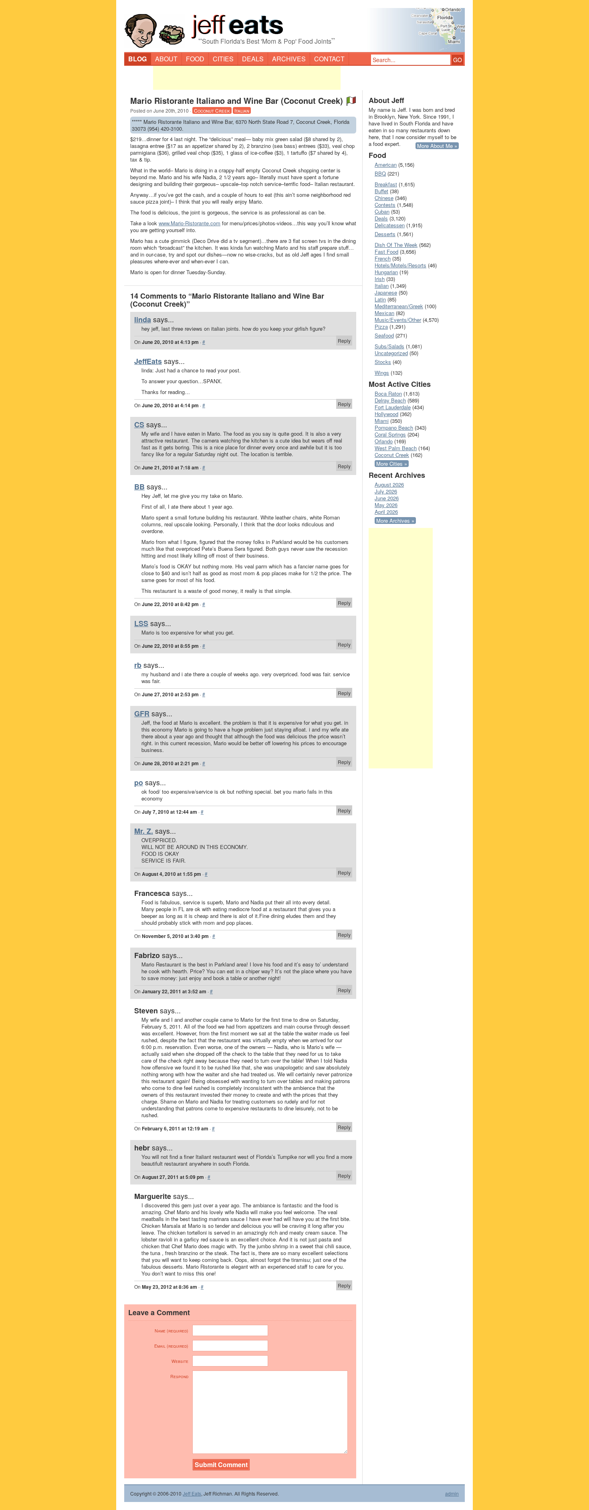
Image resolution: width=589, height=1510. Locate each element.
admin (452, 1493)
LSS (141, 623)
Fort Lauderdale (393, 407)
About (166, 58)
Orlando (384, 441)
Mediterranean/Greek (399, 306)
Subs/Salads (389, 346)
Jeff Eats (192, 1493)
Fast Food (386, 251)
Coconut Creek (212, 110)
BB (139, 486)
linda (142, 319)
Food (195, 58)
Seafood (384, 335)
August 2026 (389, 484)
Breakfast (386, 184)
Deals (253, 58)
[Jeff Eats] (294, 26)
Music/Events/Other (398, 319)
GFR (141, 713)
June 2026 (387, 498)
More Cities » (391, 463)
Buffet (381, 191)
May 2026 (386, 505)
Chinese (384, 198)
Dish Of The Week (396, 245)
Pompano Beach (394, 427)
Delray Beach (390, 400)
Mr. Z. (143, 831)
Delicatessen (390, 225)
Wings (382, 372)
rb (137, 665)
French (383, 258)
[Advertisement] (247, 78)
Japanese (386, 292)
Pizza (381, 326)
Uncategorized (391, 353)
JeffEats (148, 361)
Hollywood (386, 414)
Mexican (384, 313)
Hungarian (386, 272)
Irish (380, 279)
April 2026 (386, 511)
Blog (137, 58)
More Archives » (395, 520)
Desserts (385, 234)
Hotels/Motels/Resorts (400, 265)
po (138, 782)
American (386, 164)
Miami (382, 420)
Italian (241, 110)
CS (139, 424)
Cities (223, 58)
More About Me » (437, 145)
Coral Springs (390, 434)
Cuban (382, 211)
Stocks (383, 362)
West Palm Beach (396, 448)
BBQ (380, 173)
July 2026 (386, 491)
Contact (329, 58)
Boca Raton (388, 393)
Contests (385, 204)
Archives (289, 58)
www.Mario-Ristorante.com (189, 223)
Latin (380, 299)
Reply (344, 340)
